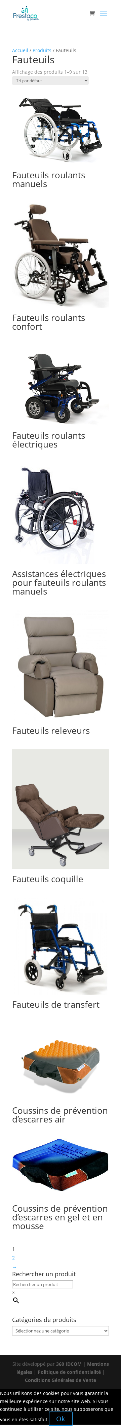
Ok (60, 1418)
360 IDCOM (69, 1364)
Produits (42, 50)
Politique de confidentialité (69, 1372)
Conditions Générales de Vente (60, 1380)
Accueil (20, 50)
